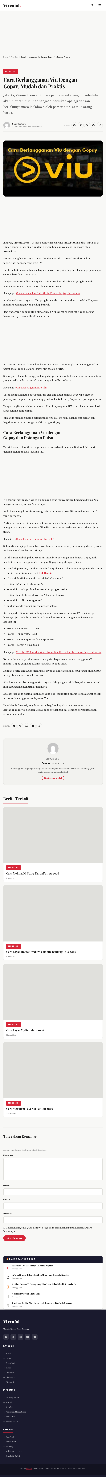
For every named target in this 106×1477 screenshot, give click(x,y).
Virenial (29, 1468)
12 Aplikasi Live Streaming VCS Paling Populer (32, 1265)
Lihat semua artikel (53, 778)
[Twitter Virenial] (13, 1337)
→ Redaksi (8, 1407)
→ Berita (7, 1353)
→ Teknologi (9, 1363)
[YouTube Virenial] (27, 1337)
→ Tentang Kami (11, 1397)
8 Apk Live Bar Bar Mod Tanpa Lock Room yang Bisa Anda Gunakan (42, 1303)
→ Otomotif (8, 1382)
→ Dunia (7, 1358)
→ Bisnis (7, 1367)
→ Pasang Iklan (10, 1421)
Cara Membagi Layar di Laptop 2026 (29, 1108)
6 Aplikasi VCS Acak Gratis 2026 (26, 1293)
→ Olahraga (9, 1377)
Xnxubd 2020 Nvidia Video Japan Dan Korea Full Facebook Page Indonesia (58, 652)
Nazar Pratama (53, 763)
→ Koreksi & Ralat (11, 1455)
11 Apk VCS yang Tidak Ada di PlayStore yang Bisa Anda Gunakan (40, 1275)
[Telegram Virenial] (35, 1337)
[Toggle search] (92, 5)
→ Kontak (7, 1402)
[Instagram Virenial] (20, 1337)
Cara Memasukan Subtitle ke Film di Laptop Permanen (48, 293)
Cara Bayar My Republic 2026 (25, 1030)
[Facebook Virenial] (6, 1337)
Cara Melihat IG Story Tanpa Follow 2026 (32, 873)
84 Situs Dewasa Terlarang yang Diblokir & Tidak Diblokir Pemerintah (43, 1284)
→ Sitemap (8, 1446)
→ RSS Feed (8, 1436)
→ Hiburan (8, 1372)
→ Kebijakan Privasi (12, 1451)
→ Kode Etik (8, 1416)
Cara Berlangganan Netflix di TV (35, 539)
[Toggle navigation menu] (100, 5)
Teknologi (10, 71)
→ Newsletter (9, 1441)
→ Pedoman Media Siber (14, 1411)
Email (6, 1199)
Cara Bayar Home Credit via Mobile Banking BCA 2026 (41, 952)
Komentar (8, 1155)
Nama (6, 1185)
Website (7, 1213)
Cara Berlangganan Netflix (31, 387)
